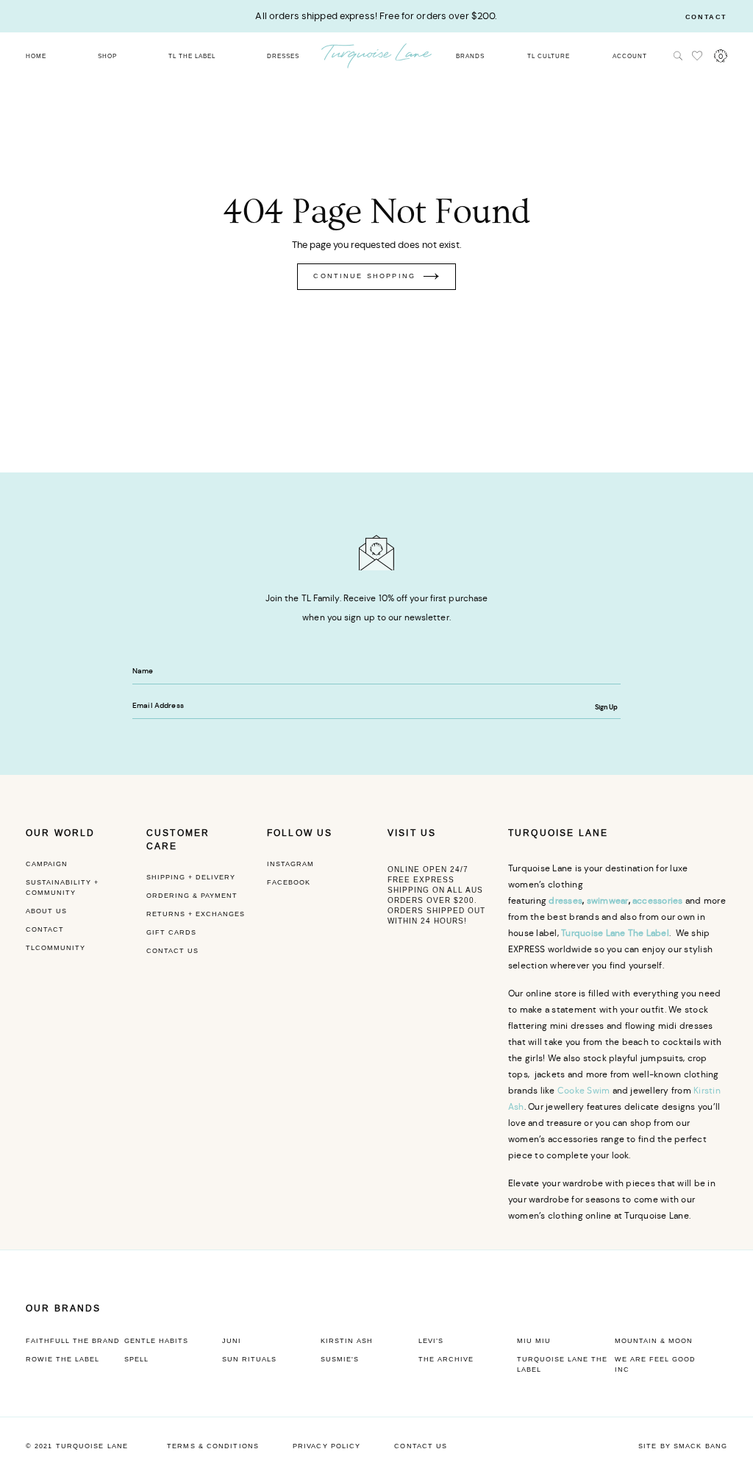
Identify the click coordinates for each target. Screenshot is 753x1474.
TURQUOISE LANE (558, 833)
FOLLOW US (299, 833)
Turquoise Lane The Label (562, 1364)
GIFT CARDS (171, 932)
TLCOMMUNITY (55, 947)
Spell (136, 1359)
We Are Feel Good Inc (655, 1364)
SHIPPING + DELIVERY (190, 877)
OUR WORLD (60, 833)
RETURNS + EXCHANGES (195, 914)
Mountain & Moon (654, 1340)
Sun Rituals (249, 1359)
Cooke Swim (583, 1090)
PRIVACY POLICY (326, 1446)
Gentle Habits (156, 1340)
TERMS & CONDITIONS (213, 1446)
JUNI (231, 1340)
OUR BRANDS (63, 1308)
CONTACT (45, 929)
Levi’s (430, 1340)
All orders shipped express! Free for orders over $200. (376, 16)
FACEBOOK (288, 882)
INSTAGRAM (290, 864)
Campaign (47, 864)
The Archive (446, 1359)
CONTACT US (172, 950)
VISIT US (412, 833)
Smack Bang (700, 1446)
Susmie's (340, 1359)
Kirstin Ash (347, 1340)
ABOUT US (46, 911)
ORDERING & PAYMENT (192, 895)
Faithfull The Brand (73, 1340)
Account (630, 56)
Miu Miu (534, 1340)
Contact (706, 17)
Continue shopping (364, 276)
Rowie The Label (62, 1359)
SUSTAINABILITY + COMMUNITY (62, 887)
